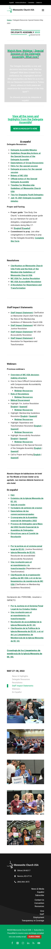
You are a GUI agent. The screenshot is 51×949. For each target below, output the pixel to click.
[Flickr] (17, 943)
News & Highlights (20, 676)
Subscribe (39, 895)
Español (11, 2)
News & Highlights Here (25, 128)
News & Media (37, 889)
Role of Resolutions (20, 394)
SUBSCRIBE (34, 936)
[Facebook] (12, 943)
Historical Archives (20, 2)
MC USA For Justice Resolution (25, 278)
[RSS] (33, 943)
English (17, 228)
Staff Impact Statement (22, 325)
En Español (17, 692)
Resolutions (17, 682)
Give (42, 911)
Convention (31, 2)
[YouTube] (38, 943)
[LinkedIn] (28, 943)
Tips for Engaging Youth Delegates (27, 195)
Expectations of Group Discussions (27, 163)
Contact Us (39, 2)
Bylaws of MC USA (19, 175)
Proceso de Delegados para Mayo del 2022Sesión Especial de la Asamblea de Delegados (27, 527)
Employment (38, 917)
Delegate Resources (21, 679)
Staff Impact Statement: (22, 312)
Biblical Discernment (20, 400)
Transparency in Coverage (33, 920)
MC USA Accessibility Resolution (26, 282)
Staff (42, 914)
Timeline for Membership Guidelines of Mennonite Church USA (26, 188)
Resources (39, 906)
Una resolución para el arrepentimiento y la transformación (21, 565)
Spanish (23, 407)
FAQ (12, 495)
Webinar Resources (23, 391)
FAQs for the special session (24, 166)
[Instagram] (22, 943)
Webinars (16, 689)
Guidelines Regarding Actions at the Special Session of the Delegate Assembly (26, 156)
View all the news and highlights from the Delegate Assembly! (25, 119)
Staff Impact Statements (22, 686)
